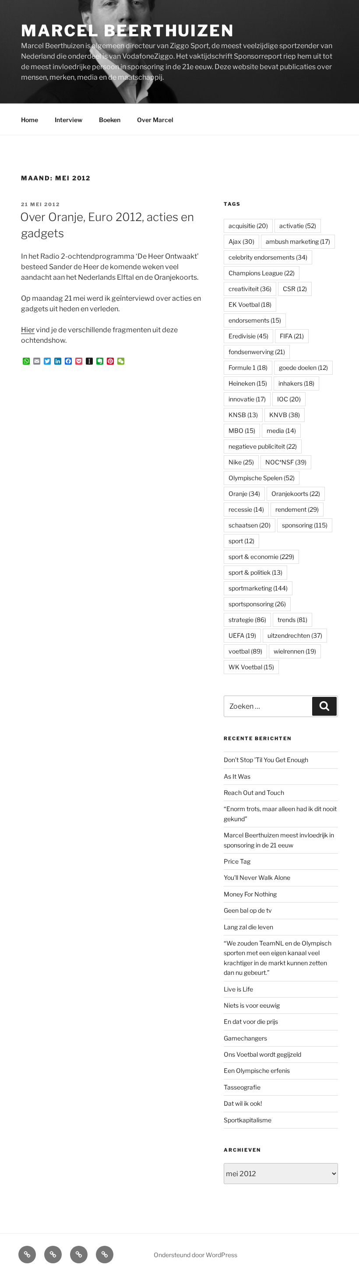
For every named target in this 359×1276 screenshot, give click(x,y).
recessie (246, 509)
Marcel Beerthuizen (127, 30)
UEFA (242, 635)
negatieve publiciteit (263, 446)
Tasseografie (242, 1087)
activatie (297, 225)
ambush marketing (298, 241)
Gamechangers (245, 1038)
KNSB (243, 414)
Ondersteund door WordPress (195, 1254)
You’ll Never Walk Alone (257, 877)
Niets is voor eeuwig (252, 1005)
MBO (242, 430)
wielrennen (295, 651)
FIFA (292, 336)
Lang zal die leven (248, 927)
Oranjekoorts (295, 493)
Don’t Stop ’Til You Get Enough (266, 759)
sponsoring (304, 525)
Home (29, 119)
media (281, 430)
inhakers (296, 383)
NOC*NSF (285, 462)
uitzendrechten (294, 635)
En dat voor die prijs (251, 1021)
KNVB (284, 414)
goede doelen (303, 367)
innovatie (247, 399)
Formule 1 (248, 367)
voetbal (245, 651)
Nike (241, 462)
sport (241, 541)
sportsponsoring (257, 604)
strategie (247, 619)
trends (292, 619)
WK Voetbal (251, 667)
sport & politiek (255, 572)
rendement (297, 509)
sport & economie (261, 556)
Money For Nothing (250, 894)
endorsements (255, 320)
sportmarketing (258, 588)
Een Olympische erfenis (257, 1070)
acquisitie (248, 225)
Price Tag (237, 861)
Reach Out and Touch (254, 792)
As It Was (237, 776)
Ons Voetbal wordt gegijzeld (262, 1054)
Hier (28, 330)
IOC (289, 399)
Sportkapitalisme (247, 1120)
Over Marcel (155, 119)
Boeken (109, 119)
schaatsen (250, 525)
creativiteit (250, 288)
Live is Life (238, 989)
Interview (68, 119)
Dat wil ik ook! (243, 1103)
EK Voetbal (250, 304)
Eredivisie (248, 336)
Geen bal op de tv (248, 910)
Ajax (241, 241)
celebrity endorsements (268, 257)
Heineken (248, 383)
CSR (295, 288)
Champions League (262, 273)
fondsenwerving (257, 351)
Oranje (244, 493)
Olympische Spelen (262, 478)
